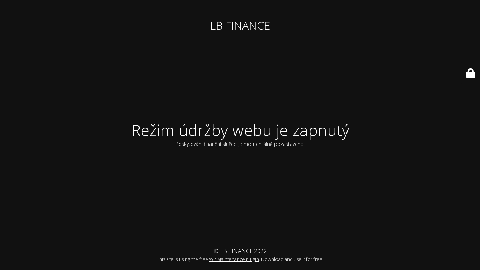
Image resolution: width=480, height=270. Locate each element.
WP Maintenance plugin (234, 259)
